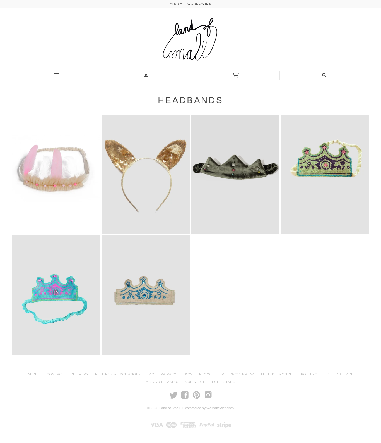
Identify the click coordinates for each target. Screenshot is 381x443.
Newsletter (212, 374)
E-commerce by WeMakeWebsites (208, 408)
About (34, 374)
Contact (55, 374)
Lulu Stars (223, 382)
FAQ (151, 374)
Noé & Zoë (195, 382)
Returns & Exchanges (118, 374)
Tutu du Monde (276, 374)
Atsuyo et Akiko (162, 382)
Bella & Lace (340, 374)
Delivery (80, 374)
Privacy (168, 374)
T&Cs (188, 374)
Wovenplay (242, 374)
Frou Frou (309, 374)
